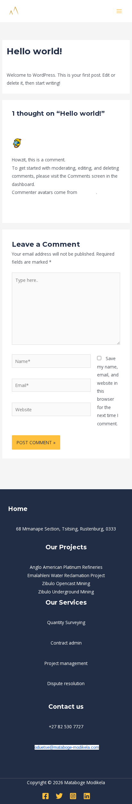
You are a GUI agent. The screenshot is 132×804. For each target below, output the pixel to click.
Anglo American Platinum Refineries (66, 567)
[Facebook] (45, 796)
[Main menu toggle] (119, 11)
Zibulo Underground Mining (66, 592)
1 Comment (19, 63)
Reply (114, 208)
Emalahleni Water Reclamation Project (66, 575)
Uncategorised (49, 63)
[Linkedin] (86, 796)
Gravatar (87, 192)
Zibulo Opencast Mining (66, 583)
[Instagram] (73, 796)
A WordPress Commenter (48, 140)
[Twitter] (59, 796)
